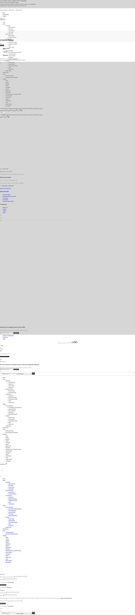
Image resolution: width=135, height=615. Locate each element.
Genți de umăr (11, 30)
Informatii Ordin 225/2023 (8, 201)
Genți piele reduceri (10, 430)
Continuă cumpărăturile (4, 356)
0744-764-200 (11, 185)
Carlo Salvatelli (9, 450)
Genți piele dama (11, 27)
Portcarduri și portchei (12, 43)
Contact (4, 16)
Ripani (7, 435)
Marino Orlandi (9, 459)
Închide (2, 45)
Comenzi (4, 209)
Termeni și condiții (6, 194)
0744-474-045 (4, 185)
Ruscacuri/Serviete (9, 33)
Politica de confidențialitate (8, 335)
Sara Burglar (8, 460)
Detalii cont (5, 207)
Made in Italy (8, 445)
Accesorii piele (9, 394)
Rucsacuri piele (11, 35)
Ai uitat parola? (11, 582)
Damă (4, 23)
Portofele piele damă (12, 42)
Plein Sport (8, 447)
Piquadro (7, 439)
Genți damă (8, 25)
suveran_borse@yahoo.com (5, 188)
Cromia (7, 437)
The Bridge (8, 442)
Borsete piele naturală (12, 414)
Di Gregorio (8, 452)
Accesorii (7, 415)
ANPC (4, 338)
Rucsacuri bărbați (11, 55)
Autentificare (3, 584)
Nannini (7, 440)
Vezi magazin (24, 0)
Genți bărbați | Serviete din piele (14, 52)
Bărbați (4, 404)
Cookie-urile (5, 337)
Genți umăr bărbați (12, 53)
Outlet (4, 429)
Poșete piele (10, 28)
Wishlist (4, 210)
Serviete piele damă (12, 37)
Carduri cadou (11, 47)
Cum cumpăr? (5, 199)
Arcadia (7, 444)
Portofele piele (11, 417)
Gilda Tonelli (8, 455)
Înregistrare (9, 587)
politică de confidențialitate (66, 598)
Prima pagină (2, 58)
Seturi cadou (10, 424)
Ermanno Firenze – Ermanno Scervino (13, 449)
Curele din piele (11, 419)
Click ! (17, 2)
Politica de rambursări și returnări (9, 196)
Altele (9, 45)
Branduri (4, 434)
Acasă (4, 22)
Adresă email (3, 592)
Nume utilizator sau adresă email (7, 577)
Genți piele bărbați (9, 50)
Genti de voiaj (5, 427)
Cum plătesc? (5, 197)
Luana (7, 457)
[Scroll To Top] (1, 359)
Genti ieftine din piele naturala (12, 432)
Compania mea (6, 14)
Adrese (4, 212)
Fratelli (7, 454)
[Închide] (0, 347)
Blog (4, 12)
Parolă (1, 579)
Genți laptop (10, 32)
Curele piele (10, 395)
